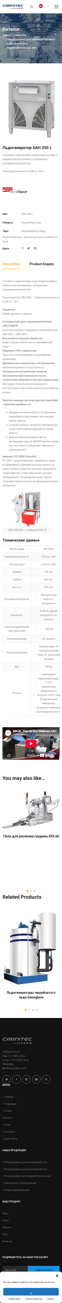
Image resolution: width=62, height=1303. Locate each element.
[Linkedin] (35, 248)
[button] (57, 1275)
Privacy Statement (34, 1298)
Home (5, 35)
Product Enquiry (42, 264)
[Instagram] (46, 1079)
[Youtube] (36, 1079)
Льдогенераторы (17, 43)
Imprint (50, 1298)
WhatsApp (8, 1064)
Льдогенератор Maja (33, 231)
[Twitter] (29, 248)
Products (20, 35)
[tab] (11, 264)
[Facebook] (23, 248)
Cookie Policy (14, 1298)
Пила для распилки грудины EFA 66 (31, 836)
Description (11, 264)
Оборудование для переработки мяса (31, 39)
